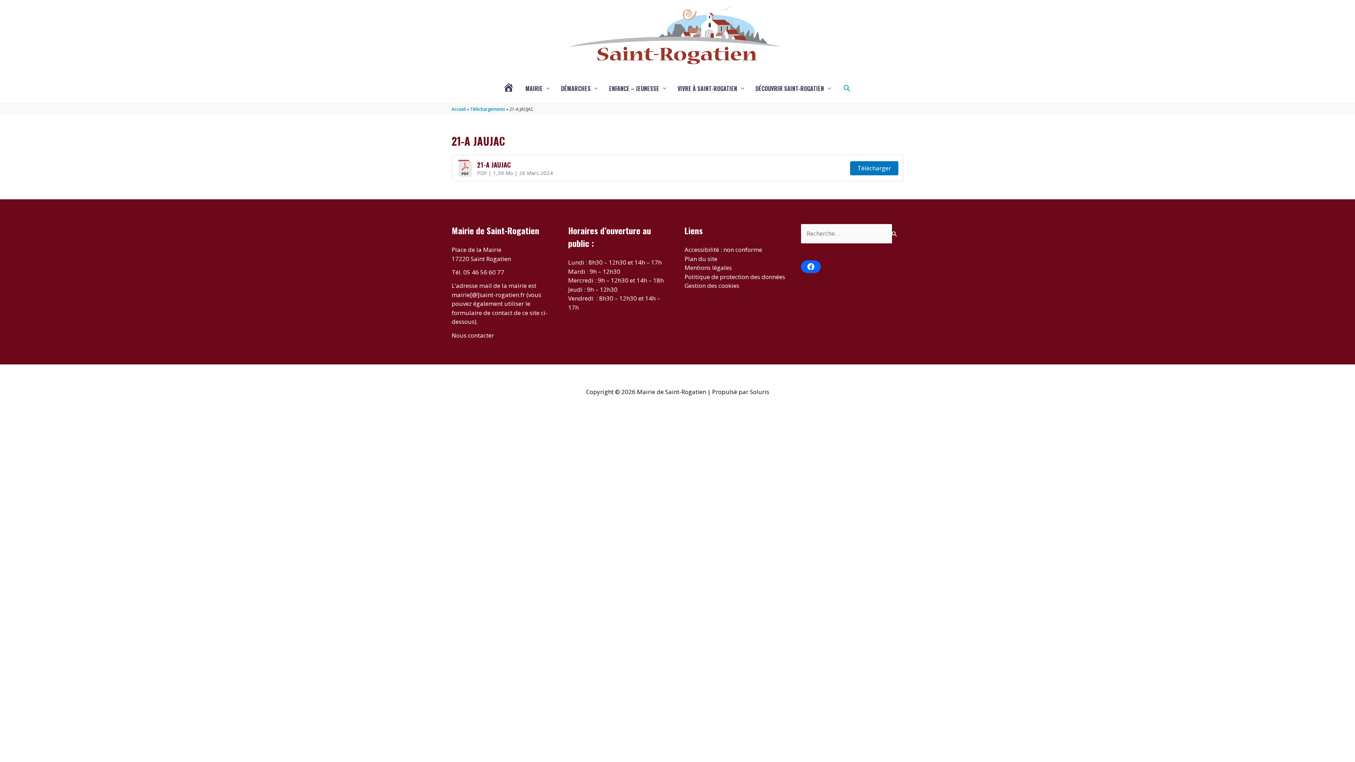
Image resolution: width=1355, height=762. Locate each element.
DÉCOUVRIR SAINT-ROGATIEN (789, 88)
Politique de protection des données (735, 277)
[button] (847, 88)
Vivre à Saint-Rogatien (707, 88)
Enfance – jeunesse (634, 88)
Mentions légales (708, 268)
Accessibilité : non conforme (723, 250)
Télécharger (874, 168)
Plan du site (701, 259)
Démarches (576, 88)
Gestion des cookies (712, 286)
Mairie (534, 88)
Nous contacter (473, 335)
